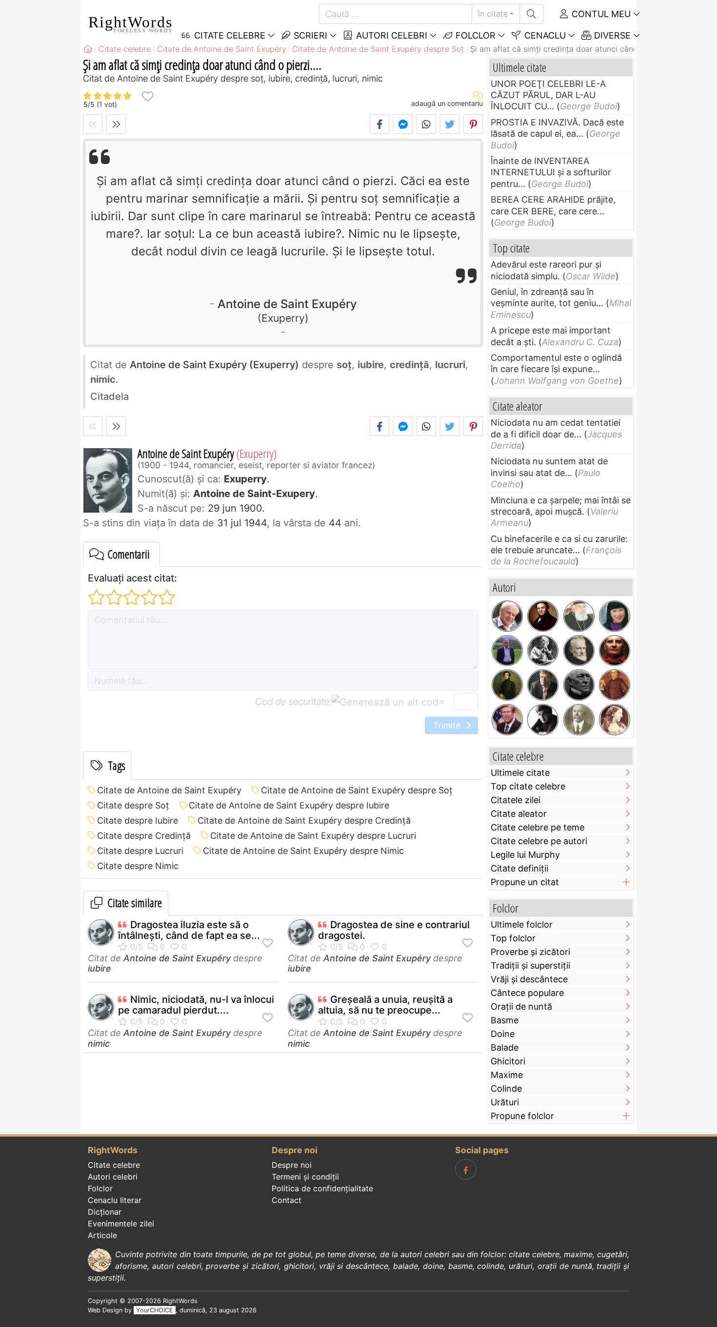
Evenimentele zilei (121, 1223)
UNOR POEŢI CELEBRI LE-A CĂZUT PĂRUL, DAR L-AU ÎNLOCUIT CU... (548, 95)
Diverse (611, 35)
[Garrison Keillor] (542, 685)
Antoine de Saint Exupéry (287, 310)
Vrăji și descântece (529, 979)
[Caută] (531, 14)
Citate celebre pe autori (539, 841)
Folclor (474, 35)
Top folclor (513, 938)
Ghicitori (508, 1061)
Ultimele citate (520, 772)
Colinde (506, 1088)
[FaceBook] (466, 1169)
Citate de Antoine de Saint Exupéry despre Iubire (289, 805)
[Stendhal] (542, 616)
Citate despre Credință (144, 835)
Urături (505, 1102)
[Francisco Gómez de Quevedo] (614, 685)
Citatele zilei (515, 800)
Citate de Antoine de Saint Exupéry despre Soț (357, 790)
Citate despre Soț (133, 805)
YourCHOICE (154, 1310)
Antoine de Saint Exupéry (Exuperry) (214, 365)
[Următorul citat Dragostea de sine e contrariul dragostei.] (116, 124)
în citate (493, 14)
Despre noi (292, 1165)
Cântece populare (527, 993)
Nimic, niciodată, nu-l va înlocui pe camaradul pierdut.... (196, 1005)
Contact (286, 1200)
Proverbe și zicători (530, 952)
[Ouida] (614, 719)
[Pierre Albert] (507, 650)
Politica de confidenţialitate (322, 1188)
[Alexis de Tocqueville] (507, 685)
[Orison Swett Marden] (579, 719)
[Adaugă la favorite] (147, 96)
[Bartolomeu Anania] (579, 616)
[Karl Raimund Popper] (507, 616)
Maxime (507, 1075)
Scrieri (309, 35)
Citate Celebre (228, 35)
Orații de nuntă (521, 1006)
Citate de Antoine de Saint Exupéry (169, 790)
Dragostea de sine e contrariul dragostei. (394, 930)
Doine (503, 1034)
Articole (102, 1235)
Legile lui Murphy (525, 855)
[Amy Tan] (614, 616)
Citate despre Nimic (138, 866)
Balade (504, 1047)
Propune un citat (525, 882)
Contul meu (600, 14)
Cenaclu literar (114, 1200)
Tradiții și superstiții (530, 965)
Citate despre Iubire (137, 820)
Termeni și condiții (305, 1177)
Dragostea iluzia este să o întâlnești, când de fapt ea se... (189, 930)
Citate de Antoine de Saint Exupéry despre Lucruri (313, 835)
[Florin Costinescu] (542, 719)
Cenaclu (544, 35)
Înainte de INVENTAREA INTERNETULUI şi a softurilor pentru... (551, 172)
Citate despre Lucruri (140, 851)
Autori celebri (390, 35)
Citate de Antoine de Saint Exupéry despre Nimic (303, 851)
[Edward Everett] (579, 685)
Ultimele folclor (522, 924)
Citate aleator (519, 814)
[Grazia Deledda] (542, 650)
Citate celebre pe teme (537, 827)
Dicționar (104, 1212)
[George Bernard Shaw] (579, 650)
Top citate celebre (528, 786)
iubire (99, 968)
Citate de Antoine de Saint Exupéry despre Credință (304, 820)
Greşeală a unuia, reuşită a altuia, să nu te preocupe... (385, 1005)
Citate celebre (114, 1165)
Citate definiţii (519, 868)
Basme (504, 1020)
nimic (99, 1043)
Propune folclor (522, 1116)
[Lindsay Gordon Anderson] (614, 650)
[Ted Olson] (507, 719)
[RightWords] (88, 49)
